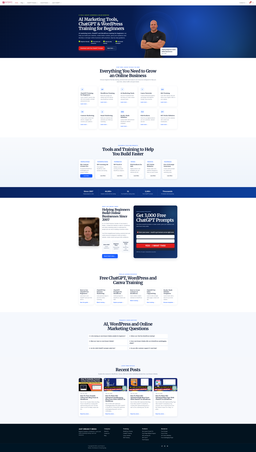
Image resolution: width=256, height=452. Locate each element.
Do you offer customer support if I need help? (144, 348)
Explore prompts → (118, 302)
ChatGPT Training (127, 433)
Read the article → (85, 414)
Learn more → (84, 104)
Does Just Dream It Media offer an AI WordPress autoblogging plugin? (148, 342)
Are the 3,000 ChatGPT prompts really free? (103, 348)
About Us (106, 431)
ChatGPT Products (31, 2)
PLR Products (145, 439)
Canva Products (44, 2)
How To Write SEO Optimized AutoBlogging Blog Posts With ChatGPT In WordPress (115, 398)
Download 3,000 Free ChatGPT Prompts (91, 48)
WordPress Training (128, 431)
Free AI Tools (164, 433)
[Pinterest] (164, 446)
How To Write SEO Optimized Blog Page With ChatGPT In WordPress (165, 397)
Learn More (86, 175)
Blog (22, 2)
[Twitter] (162, 446)
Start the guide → (84, 302)
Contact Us (242, 2)
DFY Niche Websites (166, 435)
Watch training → (101, 302)
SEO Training (126, 437)
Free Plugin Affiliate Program (149, 433)
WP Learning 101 (146, 435)
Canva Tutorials (127, 435)
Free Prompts (164, 431)
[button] (253, 2)
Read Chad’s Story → (110, 256)
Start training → (151, 302)
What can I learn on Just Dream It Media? (102, 341)
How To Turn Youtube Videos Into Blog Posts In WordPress (89, 397)
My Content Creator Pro (147, 431)
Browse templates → (169, 302)
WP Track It (145, 437)
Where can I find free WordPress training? (143, 336)
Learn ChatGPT (56, 2)
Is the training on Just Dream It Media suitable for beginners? (108, 336)
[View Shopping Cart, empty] (250, 3)
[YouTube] (167, 446)
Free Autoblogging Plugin (167, 437)
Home (16, 2)
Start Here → (111, 48)
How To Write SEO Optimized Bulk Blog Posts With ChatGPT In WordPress (140, 397)
